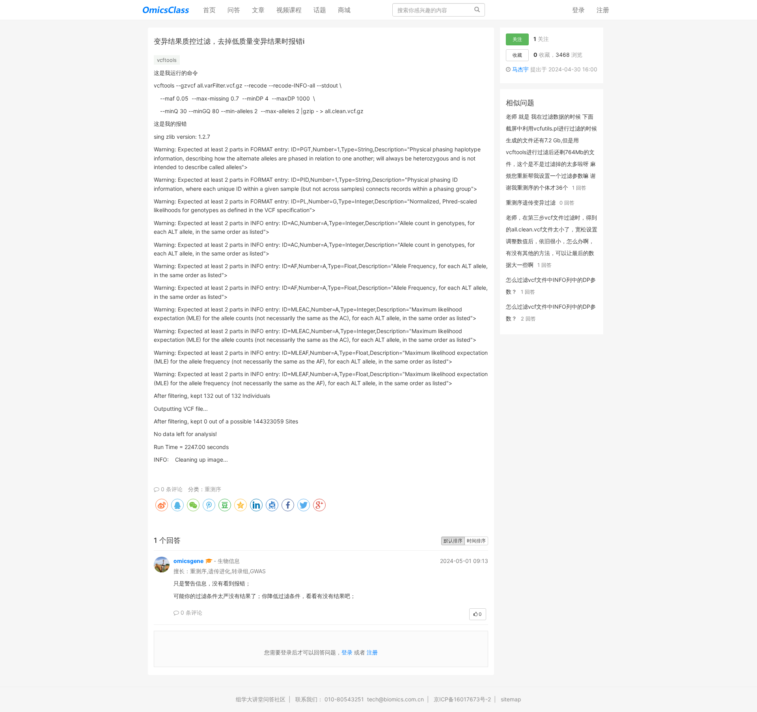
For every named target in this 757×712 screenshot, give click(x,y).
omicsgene (188, 560)
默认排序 (453, 541)
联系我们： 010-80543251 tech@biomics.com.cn (359, 699)
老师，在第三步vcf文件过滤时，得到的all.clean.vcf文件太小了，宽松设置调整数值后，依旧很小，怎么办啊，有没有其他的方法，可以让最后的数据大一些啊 (551, 241)
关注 (517, 39)
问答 (233, 10)
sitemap (511, 699)
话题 (319, 10)
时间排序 (476, 541)
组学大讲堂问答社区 (260, 699)
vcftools (167, 60)
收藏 (517, 55)
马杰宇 (520, 69)
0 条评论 (171, 489)
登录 (578, 10)
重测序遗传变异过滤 (531, 202)
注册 (603, 10)
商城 (344, 10)
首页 (212, 10)
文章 (258, 10)
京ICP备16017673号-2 (462, 699)
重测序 (213, 489)
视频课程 (289, 10)
